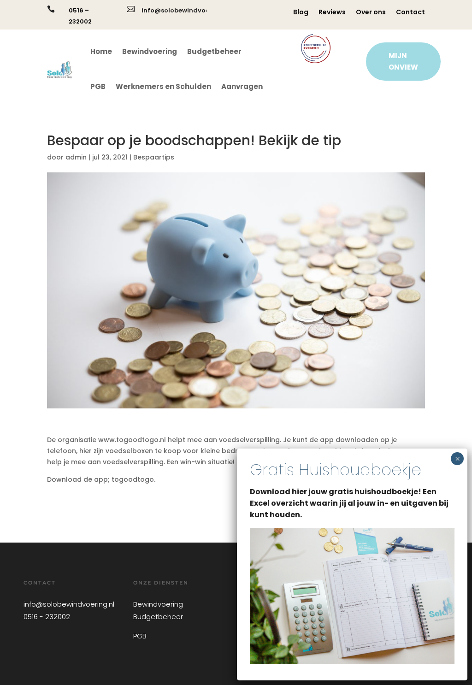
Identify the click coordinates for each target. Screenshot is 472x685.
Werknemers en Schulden (163, 86)
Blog (300, 13)
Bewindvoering (149, 51)
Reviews (332, 13)
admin (76, 157)
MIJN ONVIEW (403, 61)
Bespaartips (153, 157)
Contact (410, 13)
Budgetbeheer (214, 51)
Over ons (371, 13)
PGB (98, 86)
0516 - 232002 (47, 616)
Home (101, 51)
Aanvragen (242, 86)
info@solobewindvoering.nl (186, 10)
